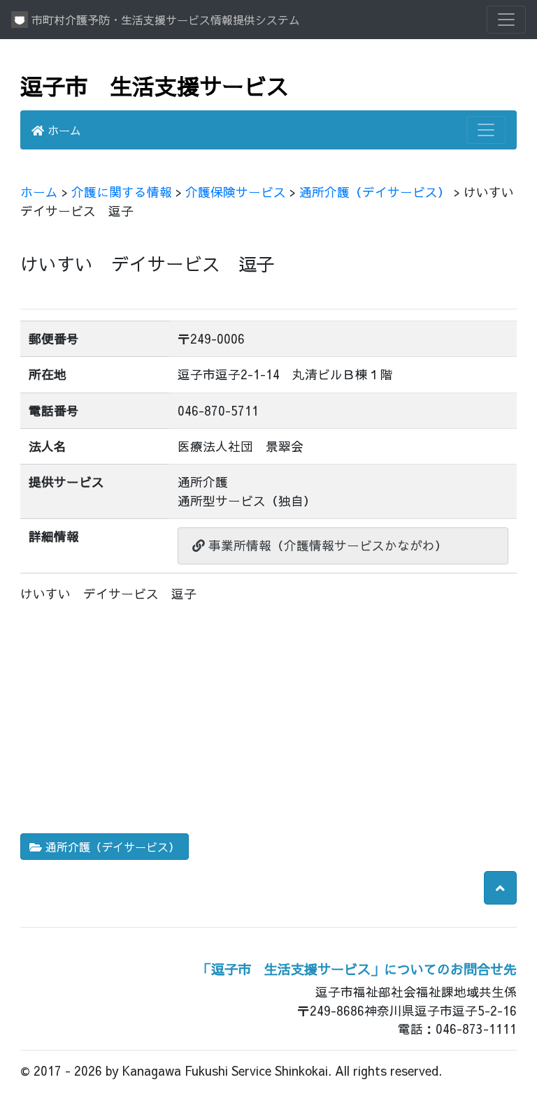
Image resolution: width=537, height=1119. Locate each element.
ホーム (62, 130)
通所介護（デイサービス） (374, 191)
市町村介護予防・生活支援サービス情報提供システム (164, 19)
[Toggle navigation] (506, 20)
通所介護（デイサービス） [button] (111, 846)
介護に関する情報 (121, 191)
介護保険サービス (235, 191)
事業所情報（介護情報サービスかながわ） (326, 545)
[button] (500, 888)
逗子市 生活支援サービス (154, 85)
